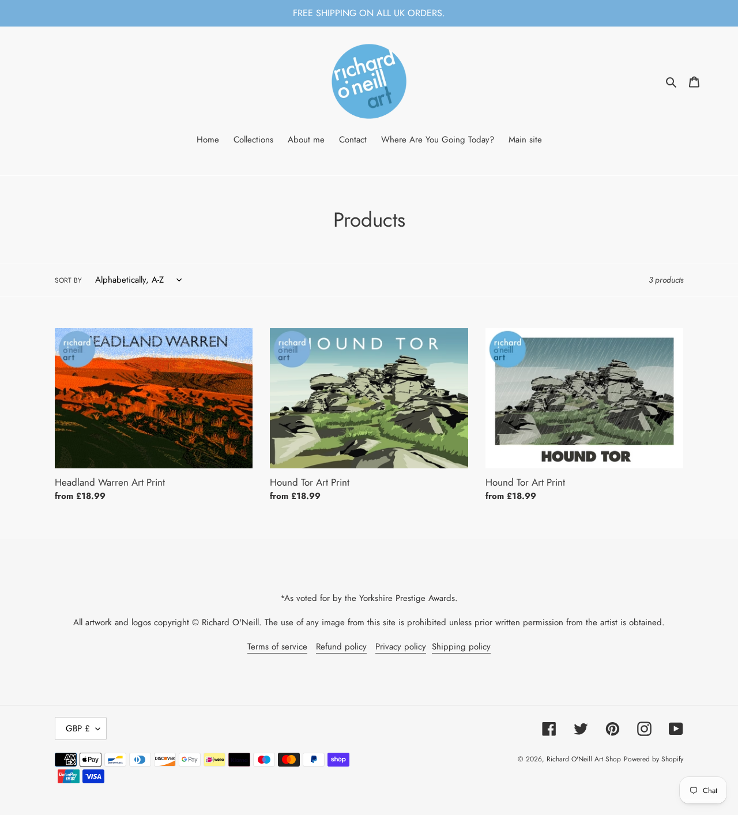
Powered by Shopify (653, 759)
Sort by (68, 280)
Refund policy (341, 646)
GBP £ (78, 728)
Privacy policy (400, 646)
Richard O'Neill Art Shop (584, 759)
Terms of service (277, 646)
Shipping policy (461, 646)
